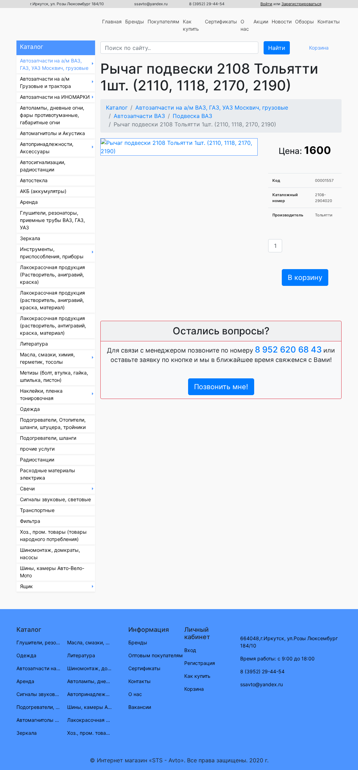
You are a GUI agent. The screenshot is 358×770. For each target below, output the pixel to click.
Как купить (191, 25)
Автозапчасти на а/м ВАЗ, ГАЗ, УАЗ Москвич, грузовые (54, 64)
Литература (34, 344)
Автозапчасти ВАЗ (139, 115)
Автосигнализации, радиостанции (42, 165)
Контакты (328, 21)
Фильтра (30, 521)
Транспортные (37, 510)
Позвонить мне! (221, 387)
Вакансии (139, 707)
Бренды (134, 21)
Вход (190, 650)
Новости (282, 21)
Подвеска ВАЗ (192, 115)
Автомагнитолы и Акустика (52, 133)
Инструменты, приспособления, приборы (52, 252)
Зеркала (30, 238)
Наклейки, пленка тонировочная (41, 394)
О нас (245, 25)
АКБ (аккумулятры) (43, 191)
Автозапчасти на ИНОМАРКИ (55, 97)
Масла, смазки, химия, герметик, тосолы (47, 358)
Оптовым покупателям (155, 655)
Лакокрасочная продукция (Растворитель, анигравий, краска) (52, 274)
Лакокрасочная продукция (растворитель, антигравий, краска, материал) (53, 325)
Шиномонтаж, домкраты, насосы (50, 553)
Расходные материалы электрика (47, 474)
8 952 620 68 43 (288, 350)
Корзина (194, 689)
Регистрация (199, 663)
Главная (112, 21)
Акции (260, 21)
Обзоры (304, 21)
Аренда (29, 202)
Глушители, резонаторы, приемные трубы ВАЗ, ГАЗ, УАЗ (52, 220)
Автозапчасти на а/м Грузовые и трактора (45, 82)
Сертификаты (221, 21)
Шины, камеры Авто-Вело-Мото (52, 571)
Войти (266, 3)
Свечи (27, 488)
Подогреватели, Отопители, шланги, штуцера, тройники (53, 423)
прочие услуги (37, 449)
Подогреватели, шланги (48, 438)
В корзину (305, 277)
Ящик (26, 586)
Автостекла (34, 180)
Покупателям (163, 21)
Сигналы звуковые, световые (55, 499)
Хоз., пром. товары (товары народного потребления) (53, 535)
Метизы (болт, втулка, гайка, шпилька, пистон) (54, 376)
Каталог (117, 107)
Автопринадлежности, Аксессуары (46, 147)
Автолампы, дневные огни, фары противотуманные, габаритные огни (52, 115)
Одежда (30, 409)
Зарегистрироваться (301, 3)
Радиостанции (37, 459)
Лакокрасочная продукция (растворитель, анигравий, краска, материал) (52, 300)
